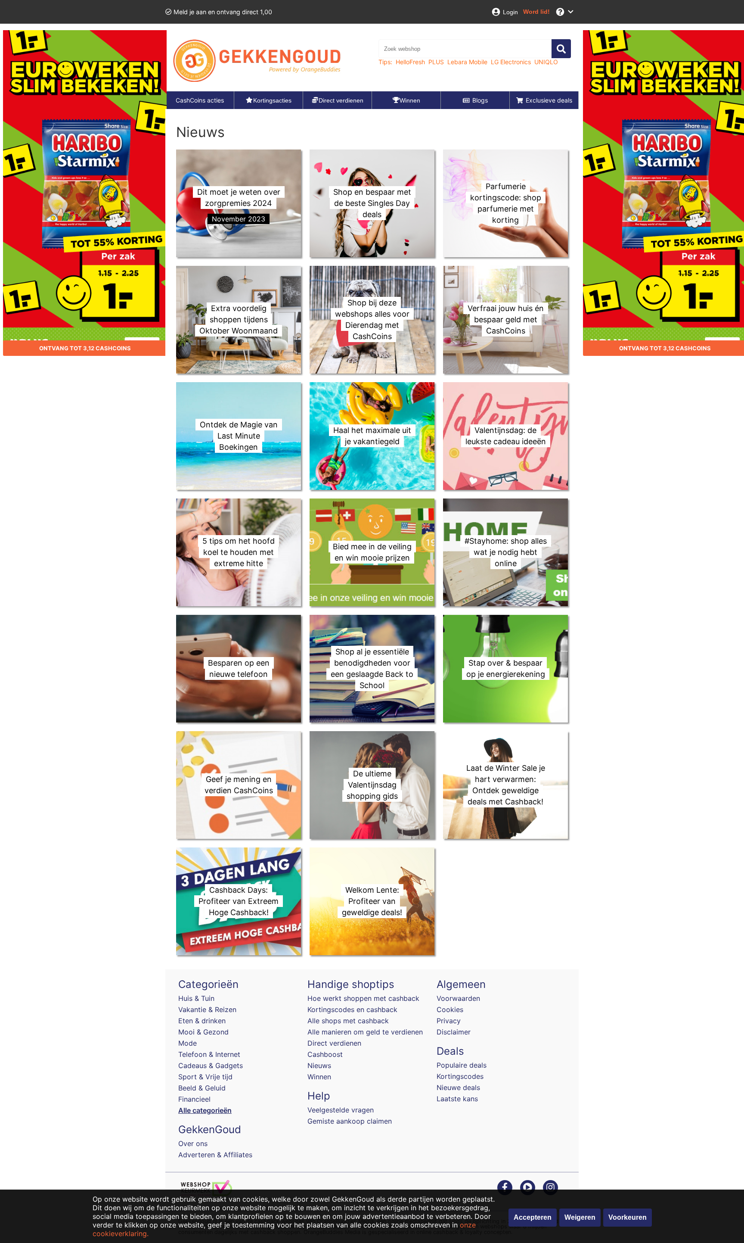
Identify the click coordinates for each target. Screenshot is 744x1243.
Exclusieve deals (549, 100)
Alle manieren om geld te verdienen (365, 1032)
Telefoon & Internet (209, 1054)
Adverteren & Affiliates (215, 1154)
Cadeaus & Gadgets (210, 1065)
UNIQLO (546, 61)
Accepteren (533, 1217)
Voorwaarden (458, 998)
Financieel (194, 1099)
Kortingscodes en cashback (352, 1009)
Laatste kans (457, 1098)
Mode (187, 1043)
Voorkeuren (627, 1217)
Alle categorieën (205, 1110)
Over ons (193, 1143)
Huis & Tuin (196, 998)
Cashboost (325, 1054)
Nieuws (319, 1065)
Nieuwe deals (458, 1087)
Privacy (449, 1020)
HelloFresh (410, 61)
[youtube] (527, 1187)
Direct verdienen (334, 1043)
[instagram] (550, 1187)
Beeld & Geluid (202, 1088)
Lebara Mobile (467, 61)
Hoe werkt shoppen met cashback (363, 998)
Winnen (319, 1076)
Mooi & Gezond (203, 1032)
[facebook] (505, 1187)
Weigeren (579, 1217)
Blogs (480, 100)
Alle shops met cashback (348, 1020)
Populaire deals (462, 1065)
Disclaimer (454, 1032)
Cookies (450, 1009)
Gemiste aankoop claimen (349, 1121)
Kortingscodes (460, 1076)
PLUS (436, 61)
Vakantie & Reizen (207, 1009)
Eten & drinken (202, 1020)
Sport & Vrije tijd (205, 1076)
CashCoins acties (200, 100)
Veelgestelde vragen (340, 1110)
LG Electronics (511, 61)
